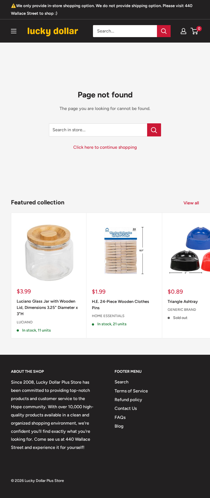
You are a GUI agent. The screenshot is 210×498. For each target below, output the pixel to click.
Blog (119, 426)
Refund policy (128, 399)
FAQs (120, 417)
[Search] (164, 31)
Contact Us (126, 408)
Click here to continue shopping (105, 147)
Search (122, 381)
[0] (194, 31)
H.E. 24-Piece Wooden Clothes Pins (120, 304)
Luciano (25, 322)
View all (191, 202)
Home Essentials (108, 316)
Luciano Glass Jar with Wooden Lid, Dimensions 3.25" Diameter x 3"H (47, 308)
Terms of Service (131, 390)
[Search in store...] (154, 129)
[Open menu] (13, 31)
